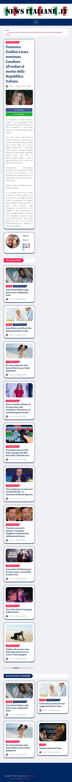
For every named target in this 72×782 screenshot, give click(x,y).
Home (7, 30)
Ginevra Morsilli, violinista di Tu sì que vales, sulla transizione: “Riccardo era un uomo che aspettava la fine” (18, 408)
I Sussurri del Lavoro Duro (50, 748)
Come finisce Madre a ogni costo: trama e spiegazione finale (17, 292)
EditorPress (14, 779)
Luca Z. (11, 86)
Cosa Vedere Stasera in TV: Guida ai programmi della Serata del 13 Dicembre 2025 (17, 453)
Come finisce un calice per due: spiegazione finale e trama (19, 329)
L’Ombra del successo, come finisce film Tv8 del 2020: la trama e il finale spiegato (17, 652)
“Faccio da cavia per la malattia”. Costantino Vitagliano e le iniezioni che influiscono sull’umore (17, 532)
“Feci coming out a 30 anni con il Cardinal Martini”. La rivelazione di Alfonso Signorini (19, 492)
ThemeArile (25, 779)
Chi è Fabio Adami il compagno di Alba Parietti (19, 611)
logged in (16, 668)
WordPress (30, 776)
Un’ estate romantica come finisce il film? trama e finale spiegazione (18, 368)
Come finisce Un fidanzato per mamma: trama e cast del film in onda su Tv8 (18, 572)
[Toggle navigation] (36, 22)
